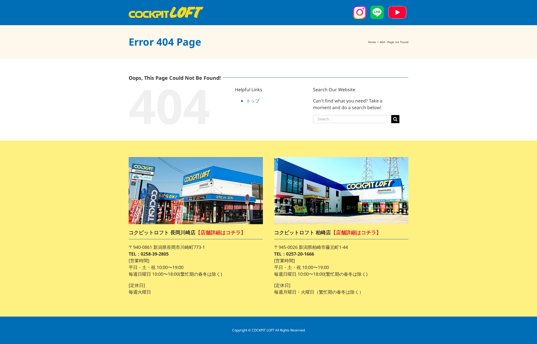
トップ (253, 101)
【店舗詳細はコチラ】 (221, 232)
